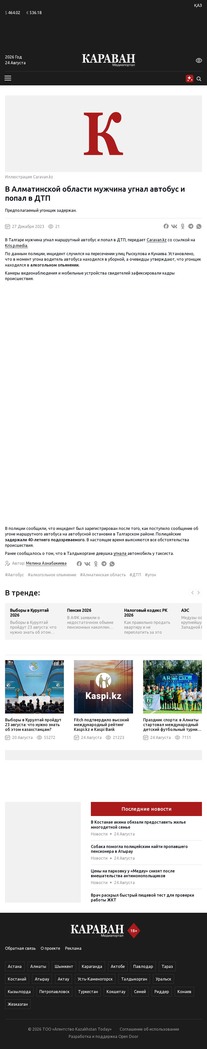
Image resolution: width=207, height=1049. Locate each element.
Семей (140, 991)
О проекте (50, 948)
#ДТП (135, 574)
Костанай (17, 979)
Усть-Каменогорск (95, 979)
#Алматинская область (103, 574)
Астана (15, 966)
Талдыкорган (134, 979)
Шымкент (64, 966)
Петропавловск (54, 991)
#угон (150, 574)
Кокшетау (116, 991)
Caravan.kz (157, 240)
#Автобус (14, 574)
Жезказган (18, 1004)
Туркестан (88, 991)
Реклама (73, 948)
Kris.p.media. (16, 245)
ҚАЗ (198, 5)
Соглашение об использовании (149, 1029)
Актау (63, 979)
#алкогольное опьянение (52, 574)
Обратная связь (20, 948)
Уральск (163, 979)
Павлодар (143, 966)
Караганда (92, 966)
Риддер (161, 991)
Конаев (184, 991)
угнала (120, 553)
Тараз (167, 966)
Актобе (118, 966)
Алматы (38, 966)
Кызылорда (19, 991)
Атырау (42, 979)
